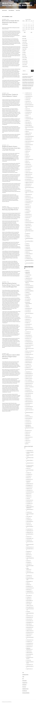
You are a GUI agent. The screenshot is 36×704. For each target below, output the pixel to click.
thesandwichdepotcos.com (29, 180)
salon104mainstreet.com (29, 359)
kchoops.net (28, 611)
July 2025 (23, 50)
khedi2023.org (27, 284)
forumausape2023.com (29, 250)
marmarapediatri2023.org (29, 287)
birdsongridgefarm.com (29, 622)
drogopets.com (27, 433)
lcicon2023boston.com (28, 258)
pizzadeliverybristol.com (29, 343)
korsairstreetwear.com (29, 500)
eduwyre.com (27, 204)
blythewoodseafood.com (29, 401)
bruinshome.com (28, 536)
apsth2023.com (27, 255)
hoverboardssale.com (28, 112)
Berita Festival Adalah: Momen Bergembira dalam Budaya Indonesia (10, 22)
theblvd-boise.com (28, 207)
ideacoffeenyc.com (28, 338)
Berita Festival (4, 10)
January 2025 (24, 59)
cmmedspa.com (28, 597)
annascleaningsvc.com (29, 538)
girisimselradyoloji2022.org (29, 290)
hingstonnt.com (27, 108)
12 (28, 25)
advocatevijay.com (28, 224)
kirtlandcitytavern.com (29, 615)
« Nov (25, 32)
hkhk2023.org (27, 245)
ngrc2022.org (27, 212)
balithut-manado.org (28, 229)
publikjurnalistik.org (29, 652)
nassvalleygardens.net (29, 643)
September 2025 (25, 47)
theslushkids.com (29, 551)
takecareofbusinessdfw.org (29, 136)
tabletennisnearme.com (29, 437)
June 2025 (24, 52)
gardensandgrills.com (29, 600)
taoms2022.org (27, 300)
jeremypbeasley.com (28, 179)
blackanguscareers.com (30, 632)
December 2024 (24, 61)
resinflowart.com (28, 496)
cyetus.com (27, 219)
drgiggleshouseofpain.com (29, 182)
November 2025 (24, 45)
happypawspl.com (28, 346)
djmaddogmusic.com (29, 586)
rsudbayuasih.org (28, 650)
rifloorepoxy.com (28, 556)
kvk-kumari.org (28, 660)
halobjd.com (27, 131)
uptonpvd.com (28, 560)
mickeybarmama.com (28, 408)
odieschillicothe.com (28, 340)
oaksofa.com (27, 438)
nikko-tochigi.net (28, 603)
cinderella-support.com (28, 172)
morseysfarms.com (28, 421)
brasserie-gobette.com (28, 418)
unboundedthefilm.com (28, 96)
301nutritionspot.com (29, 617)
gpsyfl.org (26, 443)
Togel (23, 676)
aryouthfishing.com (29, 519)
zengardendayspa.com (29, 530)
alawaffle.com (28, 518)
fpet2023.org (27, 209)
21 (31, 27)
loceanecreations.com (29, 620)
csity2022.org (27, 306)
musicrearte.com (28, 420)
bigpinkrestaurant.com (28, 174)
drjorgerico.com (27, 162)
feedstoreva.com (28, 432)
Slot (23, 678)
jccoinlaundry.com (28, 331)
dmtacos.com (28, 468)
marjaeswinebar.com (28, 335)
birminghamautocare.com (29, 391)
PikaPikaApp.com (28, 134)
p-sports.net (28, 498)
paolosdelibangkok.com (28, 403)
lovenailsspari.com (28, 364)
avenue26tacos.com (29, 503)
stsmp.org (26, 115)
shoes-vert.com (27, 325)
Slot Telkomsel (24, 690)
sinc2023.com (27, 276)
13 (29, 25)
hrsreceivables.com (28, 169)
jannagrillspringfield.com (29, 373)
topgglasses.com (28, 505)
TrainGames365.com (28, 125)
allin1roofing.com (29, 589)
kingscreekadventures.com (29, 141)
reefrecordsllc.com (29, 516)
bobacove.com (27, 404)
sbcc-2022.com (27, 236)
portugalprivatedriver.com (29, 354)
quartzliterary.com (28, 367)
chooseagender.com (28, 110)
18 (26, 27)
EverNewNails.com (28, 190)
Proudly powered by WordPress (6, 701)
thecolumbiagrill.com (28, 279)
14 (31, 25)
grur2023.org (27, 243)
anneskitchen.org (29, 512)
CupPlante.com (27, 151)
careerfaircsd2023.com (29, 253)
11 (26, 25)
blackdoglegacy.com (29, 485)
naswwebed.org (27, 227)
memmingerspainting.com (29, 177)
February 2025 (24, 57)
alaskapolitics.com (28, 113)
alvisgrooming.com (28, 398)
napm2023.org (27, 247)
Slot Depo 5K (24, 684)
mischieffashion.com (28, 202)
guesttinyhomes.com (29, 479)
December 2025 (24, 43)
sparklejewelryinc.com (29, 532)
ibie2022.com (27, 235)
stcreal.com (27, 154)
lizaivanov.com (28, 477)
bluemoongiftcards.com (30, 607)
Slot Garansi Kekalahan (25, 692)
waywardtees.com (28, 101)
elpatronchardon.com (28, 376)
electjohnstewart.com (29, 644)
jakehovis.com (27, 388)
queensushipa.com (28, 164)
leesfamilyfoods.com (28, 214)
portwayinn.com (28, 584)
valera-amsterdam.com (29, 625)
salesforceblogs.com (28, 123)
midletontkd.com (28, 598)
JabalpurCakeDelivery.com (29, 129)
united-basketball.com (29, 521)
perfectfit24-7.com (28, 352)
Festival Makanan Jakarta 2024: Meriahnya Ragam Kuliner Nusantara (11, 356)
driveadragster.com (29, 474)
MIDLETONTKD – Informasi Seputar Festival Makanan (17, 4)
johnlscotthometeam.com (29, 197)
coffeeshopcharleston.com (29, 357)
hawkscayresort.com (28, 317)
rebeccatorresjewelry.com (29, 159)
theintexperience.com (28, 94)
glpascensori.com (29, 554)
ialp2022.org (27, 295)
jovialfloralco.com (28, 196)
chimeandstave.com (29, 490)
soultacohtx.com (27, 440)
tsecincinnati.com (28, 311)
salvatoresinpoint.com (28, 194)
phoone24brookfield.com (29, 406)
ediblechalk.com (27, 435)
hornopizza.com (28, 472)
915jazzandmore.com (28, 385)
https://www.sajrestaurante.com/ (8, 157)
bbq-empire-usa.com (28, 430)
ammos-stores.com (29, 619)
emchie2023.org (27, 289)
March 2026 (24, 38)
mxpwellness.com (29, 575)
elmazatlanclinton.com (28, 336)
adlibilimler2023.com (28, 225)
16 (23, 27)
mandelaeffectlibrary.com (29, 118)
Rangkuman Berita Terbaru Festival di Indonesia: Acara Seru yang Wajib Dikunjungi (11, 148)
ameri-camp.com (28, 167)
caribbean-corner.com (29, 605)
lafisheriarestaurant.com (29, 383)
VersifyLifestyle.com (28, 139)
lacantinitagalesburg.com (29, 341)
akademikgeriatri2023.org (29, 285)
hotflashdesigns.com (28, 184)
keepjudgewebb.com (29, 591)
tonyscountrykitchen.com (29, 393)
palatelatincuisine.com (29, 483)
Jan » (31, 32)
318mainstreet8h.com (28, 362)
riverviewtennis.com (28, 423)
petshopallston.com (29, 501)
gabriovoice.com (28, 495)
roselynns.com (27, 120)
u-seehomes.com (28, 199)
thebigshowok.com (29, 488)
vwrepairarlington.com (29, 450)
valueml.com (27, 157)
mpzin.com (27, 152)
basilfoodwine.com (29, 602)
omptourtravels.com (29, 646)
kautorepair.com (27, 333)
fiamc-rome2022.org (28, 380)
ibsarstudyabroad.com (28, 308)
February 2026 (24, 40)
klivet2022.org (27, 297)
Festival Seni (18, 10)
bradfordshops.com (28, 220)
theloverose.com (28, 493)
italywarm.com (28, 655)
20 (29, 27)
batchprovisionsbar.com (29, 416)
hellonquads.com (27, 319)
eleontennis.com (27, 217)
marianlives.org (27, 99)
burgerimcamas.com (29, 668)
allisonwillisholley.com (29, 581)
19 (28, 27)
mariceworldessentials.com (29, 381)
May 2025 (24, 54)
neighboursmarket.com (29, 630)
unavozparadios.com (28, 324)
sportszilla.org (27, 415)
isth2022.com (27, 270)
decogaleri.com (27, 322)
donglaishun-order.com (28, 378)
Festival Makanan (11, 10)
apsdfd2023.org (27, 248)
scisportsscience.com (29, 664)
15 (33, 25)
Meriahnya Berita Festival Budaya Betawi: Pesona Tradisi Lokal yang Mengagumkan (11, 285)
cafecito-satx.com (29, 524)
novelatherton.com (29, 641)
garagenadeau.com (28, 185)
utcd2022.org (27, 292)
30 (23, 30)
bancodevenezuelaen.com (29, 104)
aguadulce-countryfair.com (29, 386)
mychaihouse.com (28, 396)
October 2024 (24, 64)
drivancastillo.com (29, 595)
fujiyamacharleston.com (29, 375)
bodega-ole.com (28, 635)
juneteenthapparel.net (29, 654)
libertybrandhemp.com (29, 627)
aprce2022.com (27, 233)
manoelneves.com (28, 117)
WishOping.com (27, 146)
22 (33, 27)
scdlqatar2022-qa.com (28, 278)
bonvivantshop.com (28, 149)
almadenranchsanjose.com (29, 222)
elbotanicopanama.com (28, 327)
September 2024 (25, 66)
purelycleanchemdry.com (29, 144)
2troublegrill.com (28, 562)
